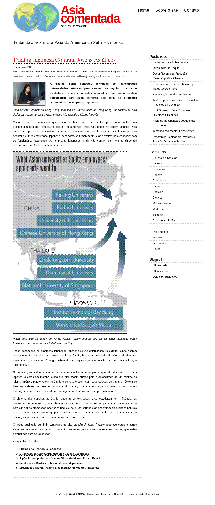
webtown (158, 237)
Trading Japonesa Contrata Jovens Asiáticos (64, 59)
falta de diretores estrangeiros (105, 71)
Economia (50, 71)
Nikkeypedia (160, 271)
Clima (156, 186)
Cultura (157, 226)
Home (143, 10)
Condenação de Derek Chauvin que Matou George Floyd (174, 86)
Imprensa (158, 163)
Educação (159, 169)
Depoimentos (161, 231)
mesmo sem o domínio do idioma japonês (73, 76)
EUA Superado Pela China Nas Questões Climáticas (171, 113)
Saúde (156, 248)
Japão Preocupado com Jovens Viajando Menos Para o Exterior (60, 458)
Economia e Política (165, 220)
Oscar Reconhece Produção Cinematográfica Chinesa (170, 76)
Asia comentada (90, 14)
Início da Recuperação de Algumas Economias (174, 123)
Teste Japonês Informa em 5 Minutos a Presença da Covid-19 (176, 102)
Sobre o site (166, 10)
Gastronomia (160, 243)
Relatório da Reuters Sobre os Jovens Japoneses (51, 463)
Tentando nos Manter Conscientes (173, 131)
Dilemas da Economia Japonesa (40, 449)
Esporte (157, 174)
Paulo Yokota (26, 71)
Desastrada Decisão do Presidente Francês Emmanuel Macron (174, 139)
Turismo (158, 214)
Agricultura (159, 180)
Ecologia (158, 191)
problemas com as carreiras (110, 76)
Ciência (157, 197)
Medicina (158, 209)
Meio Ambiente (162, 203)
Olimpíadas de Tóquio (166, 68)
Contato (191, 10)
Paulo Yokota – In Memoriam (170, 62)
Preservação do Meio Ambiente (172, 94)
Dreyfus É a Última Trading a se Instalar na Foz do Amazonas (59, 467)
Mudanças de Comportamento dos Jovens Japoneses (54, 453)
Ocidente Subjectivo (165, 276)
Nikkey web (160, 265)
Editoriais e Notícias (67, 71)
